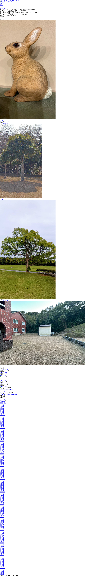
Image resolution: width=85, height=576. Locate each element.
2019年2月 (2, 477)
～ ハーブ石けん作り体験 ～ (6, 389)
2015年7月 (2, 517)
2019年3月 (2, 476)
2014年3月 (2, 531)
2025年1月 (2, 414)
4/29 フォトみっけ (4, 375)
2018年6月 (2, 484)
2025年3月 (2, 412)
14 (1, 400)
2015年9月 (2, 515)
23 (3, 401)
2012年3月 (2, 554)
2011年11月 (2, 557)
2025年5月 (2, 410)
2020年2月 (2, 466)
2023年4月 (2, 433)
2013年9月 (2, 537)
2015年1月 (2, 522)
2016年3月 (2, 509)
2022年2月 (2, 446)
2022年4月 (2, 444)
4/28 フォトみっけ (4, 378)
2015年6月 (2, 518)
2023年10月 (2, 428)
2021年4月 (2, 455)
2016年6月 (2, 506)
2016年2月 (2, 510)
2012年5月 (2, 552)
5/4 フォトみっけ (4, 199)
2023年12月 (2, 426)
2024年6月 (2, 420)
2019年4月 (2, 475)
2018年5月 (2, 485)
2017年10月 (2, 492)
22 (2, 401)
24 (4, 401)
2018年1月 (2, 489)
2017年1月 (2, 500)
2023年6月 (2, 431)
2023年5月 (2, 432)
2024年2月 (2, 424)
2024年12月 (2, 415)
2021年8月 (2, 452)
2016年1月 (2, 511)
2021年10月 (2, 450)
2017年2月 (2, 499)
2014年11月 (2, 524)
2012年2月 (2, 555)
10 (4, 399)
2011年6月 (2, 562)
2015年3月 (2, 520)
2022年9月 (2, 440)
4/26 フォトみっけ (4, 383)
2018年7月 (2, 483)
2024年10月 (2, 416)
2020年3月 (2, 465)
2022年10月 (2, 439)
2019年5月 (2, 474)
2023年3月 (2, 434)
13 (0, 400)
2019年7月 (2, 472)
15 (2, 400)
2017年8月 (2, 493)
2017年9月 (2, 492)
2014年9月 (2, 526)
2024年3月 (2, 423)
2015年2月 (2, 521)
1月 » (5, 403)
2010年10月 (2, 569)
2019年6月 (2, 473)
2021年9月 (2, 451)
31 (4, 402)
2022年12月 (2, 437)
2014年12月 (2, 523)
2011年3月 (2, 565)
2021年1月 (2, 458)
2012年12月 (2, 545)
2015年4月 (2, 519)
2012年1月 (2, 556)
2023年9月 (2, 429)
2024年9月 (2, 417)
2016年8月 (2, 505)
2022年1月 (2, 447)
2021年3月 (2, 456)
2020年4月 (2, 464)
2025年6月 (2, 409)
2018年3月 (2, 487)
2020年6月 (2, 462)
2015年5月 (2, 518)
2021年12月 (2, 448)
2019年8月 (2, 471)
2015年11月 (2, 513)
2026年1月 (2, 406)
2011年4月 (2, 564)
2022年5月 (2, 443)
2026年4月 (2, 404)
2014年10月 (2, 525)
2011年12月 (2, 556)
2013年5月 (2, 541)
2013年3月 (2, 543)
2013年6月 (2, 540)
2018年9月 (2, 481)
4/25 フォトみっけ (3, 386)
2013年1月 (2, 544)
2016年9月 (2, 504)
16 (3, 400)
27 (0, 402)
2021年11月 (2, 449)
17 (4, 400)
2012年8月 (2, 549)
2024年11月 (2, 416)
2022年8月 (2, 441)
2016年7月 (2, 505)
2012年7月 (2, 550)
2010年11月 (2, 569)
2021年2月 (2, 457)
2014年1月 (2, 533)
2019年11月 (2, 468)
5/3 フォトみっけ (4, 300)
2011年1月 (2, 567)
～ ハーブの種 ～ (4, 391)
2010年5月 (2, 574)
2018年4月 (2, 486)
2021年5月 (2, 454)
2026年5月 (2, 403)
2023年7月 (2, 430)
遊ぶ (1, 3)
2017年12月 (2, 490)
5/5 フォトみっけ (4, 123)
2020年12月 (2, 459)
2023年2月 (2, 435)
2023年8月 (2, 429)
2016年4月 (2, 508)
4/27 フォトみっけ (4, 380)
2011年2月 (2, 566)
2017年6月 (2, 495)
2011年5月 (2, 563)
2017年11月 (2, 491)
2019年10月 (2, 469)
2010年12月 (2, 568)
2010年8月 (2, 571)
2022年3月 (2, 445)
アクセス (2, 7)
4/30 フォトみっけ (4, 372)
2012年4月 (2, 553)
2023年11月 (2, 427)
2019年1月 (2, 478)
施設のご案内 (3, 8)
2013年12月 (2, 534)
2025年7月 (2, 408)
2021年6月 (2, 454)
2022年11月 (2, 438)
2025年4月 (2, 411)
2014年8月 (2, 527)
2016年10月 (2, 503)
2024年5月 (2, 421)
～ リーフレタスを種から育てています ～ (9, 394)
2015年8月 (2, 516)
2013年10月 (2, 536)
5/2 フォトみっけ (4, 366)
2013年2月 (2, 543)
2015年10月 (2, 514)
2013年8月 (2, 538)
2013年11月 (2, 535)
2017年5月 (2, 496)
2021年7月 (2, 453)
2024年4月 (2, 422)
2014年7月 (2, 528)
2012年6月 (2, 551)
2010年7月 (2, 572)
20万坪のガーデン (3, 2)
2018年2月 (2, 488)
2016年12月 (2, 501)
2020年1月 (2, 467)
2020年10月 (2, 461)
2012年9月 (2, 548)
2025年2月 (2, 413)
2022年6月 (2, 442)
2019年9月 (2, 470)
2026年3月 (2, 405)
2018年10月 (2, 480)
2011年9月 (2, 559)
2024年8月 (2, 418)
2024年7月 (2, 419)
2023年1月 (2, 436)
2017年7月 (2, 494)
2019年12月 (2, 467)
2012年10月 (2, 547)
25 (5, 401)
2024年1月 (2, 425)
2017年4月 (2, 497)
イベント (2, 6)
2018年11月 (2, 480)
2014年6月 (2, 529)
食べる (1, 5)
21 (1, 401)
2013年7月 (2, 539)
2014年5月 (2, 530)
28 (1, 402)
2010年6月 (2, 573)
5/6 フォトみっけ (4, 120)
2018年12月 (2, 479)
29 (2, 402)
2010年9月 (2, 570)
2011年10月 (2, 558)
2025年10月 (2, 407)
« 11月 (1, 403)
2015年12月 (2, 512)
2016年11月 (2, 502)
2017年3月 (2, 498)
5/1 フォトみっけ (4, 369)
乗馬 (1, 4)
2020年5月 (2, 463)
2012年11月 (2, 546)
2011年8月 (2, 560)
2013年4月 (2, 542)
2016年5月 (2, 507)
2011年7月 (2, 561)
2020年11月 (2, 460)
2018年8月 (2, 482)
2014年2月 (2, 532)
